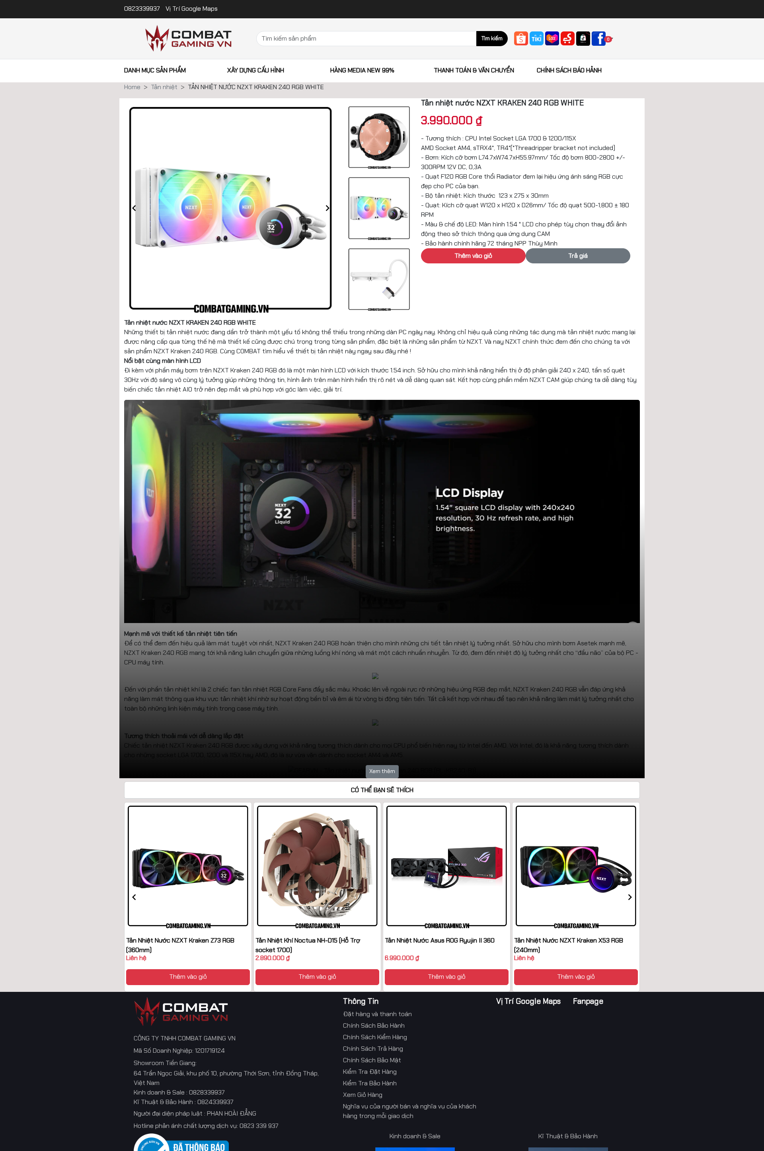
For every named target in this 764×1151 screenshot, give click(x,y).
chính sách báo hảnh (569, 70)
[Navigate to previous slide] (134, 208)
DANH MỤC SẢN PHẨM (155, 70)
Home (132, 87)
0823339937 (143, 8)
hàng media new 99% (362, 70)
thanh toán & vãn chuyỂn (474, 70)
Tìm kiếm (492, 38)
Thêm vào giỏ (188, 976)
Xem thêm (382, 771)
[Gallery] (230, 208)
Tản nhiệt (164, 87)
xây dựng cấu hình (255, 70)
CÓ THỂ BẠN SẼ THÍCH (382, 790)
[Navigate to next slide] (327, 208)
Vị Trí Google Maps (192, 8)
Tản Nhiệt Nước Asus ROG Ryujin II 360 (440, 940)
